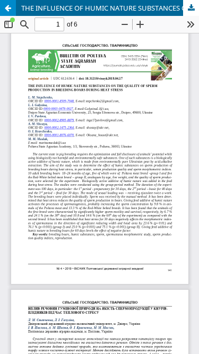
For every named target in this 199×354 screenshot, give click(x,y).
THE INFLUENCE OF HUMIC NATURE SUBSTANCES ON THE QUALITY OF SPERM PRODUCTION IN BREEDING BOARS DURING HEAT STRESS (110, 8)
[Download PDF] (191, 8)
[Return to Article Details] (8, 8)
